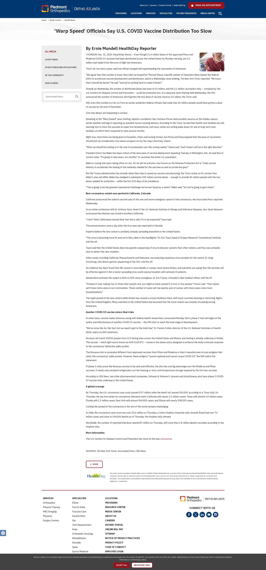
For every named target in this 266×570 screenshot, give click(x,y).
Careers (153, 5)
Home (44, 20)
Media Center (208, 13)
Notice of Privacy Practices (122, 538)
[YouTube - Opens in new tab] (209, 514)
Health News (51, 83)
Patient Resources (186, 13)
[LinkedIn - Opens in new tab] (202, 514)
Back (95, 464)
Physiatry (47, 516)
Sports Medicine (80, 551)
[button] (220, 13)
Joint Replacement (81, 524)
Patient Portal (165, 5)
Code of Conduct (115, 547)
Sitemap (110, 533)
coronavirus (166, 438)
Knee (74, 529)
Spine (75, 547)
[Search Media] (77, 96)
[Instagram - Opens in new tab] (215, 514)
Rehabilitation (79, 538)
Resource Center (115, 507)
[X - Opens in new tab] (195, 514)
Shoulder (76, 542)
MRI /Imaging (50, 511)
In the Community (54, 75)
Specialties (166, 13)
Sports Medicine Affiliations (60, 67)
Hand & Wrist (78, 516)
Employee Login (114, 551)
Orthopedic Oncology (82, 533)
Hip (74, 520)
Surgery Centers (51, 520)
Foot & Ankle (78, 507)
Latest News (51, 59)
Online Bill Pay (179, 5)
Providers (121, 13)
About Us (144, 5)
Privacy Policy (114, 542)
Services (150, 13)
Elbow (75, 502)
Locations (136, 13)
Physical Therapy (51, 507)
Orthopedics (49, 502)
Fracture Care (79, 511)
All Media (50, 51)
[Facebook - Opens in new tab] (189, 514)
